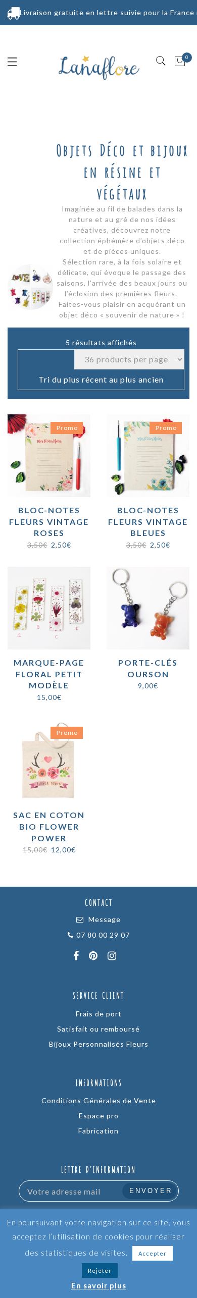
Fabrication (98, 1130)
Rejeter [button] (100, 1270)
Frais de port (99, 1013)
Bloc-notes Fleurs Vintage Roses (49, 521)
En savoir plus (98, 1285)
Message (104, 919)
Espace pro (99, 1115)
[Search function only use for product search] (161, 61)
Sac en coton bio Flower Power (49, 826)
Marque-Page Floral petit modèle (49, 674)
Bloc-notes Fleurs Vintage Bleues (148, 521)
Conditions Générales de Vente (98, 1100)
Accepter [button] (152, 1253)
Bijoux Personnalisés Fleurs (99, 1044)
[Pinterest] (95, 956)
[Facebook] (77, 956)
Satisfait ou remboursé (98, 1028)
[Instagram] (113, 956)
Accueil (69, 323)
